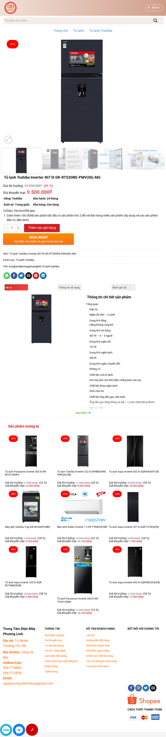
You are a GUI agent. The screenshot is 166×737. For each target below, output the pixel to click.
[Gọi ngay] (32, 730)
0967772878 (12, 673)
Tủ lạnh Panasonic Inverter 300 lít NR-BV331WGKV (25, 473)
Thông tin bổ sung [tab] (69, 287)
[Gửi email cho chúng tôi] (153, 688)
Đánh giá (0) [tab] (120, 287)
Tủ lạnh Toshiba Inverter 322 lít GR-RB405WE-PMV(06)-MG (81, 473)
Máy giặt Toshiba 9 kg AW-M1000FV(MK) (27, 527)
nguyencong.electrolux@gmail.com (28, 683)
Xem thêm (81, 412)
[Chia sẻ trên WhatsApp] (6, 275)
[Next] (154, 91)
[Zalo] (6, 730)
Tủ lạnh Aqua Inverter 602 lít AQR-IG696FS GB (134, 471)
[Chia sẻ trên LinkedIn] (43, 275)
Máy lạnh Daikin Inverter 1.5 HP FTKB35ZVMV (82, 527)
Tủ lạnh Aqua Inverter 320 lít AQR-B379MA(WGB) (23, 584)
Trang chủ (61, 31)
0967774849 (12, 668)
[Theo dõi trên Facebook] (131, 688)
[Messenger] (19, 730)
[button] (154, 8)
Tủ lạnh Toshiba (100, 31)
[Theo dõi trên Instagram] (138, 688)
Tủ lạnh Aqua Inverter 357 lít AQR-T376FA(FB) (134, 527)
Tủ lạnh (78, 31)
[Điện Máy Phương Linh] (35, 8)
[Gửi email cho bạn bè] (28, 275)
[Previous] (11, 91)
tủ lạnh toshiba (51, 266)
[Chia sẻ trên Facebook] (14, 275)
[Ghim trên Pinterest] (36, 275)
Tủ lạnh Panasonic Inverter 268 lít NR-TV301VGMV (77, 600)
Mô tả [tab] (8, 287)
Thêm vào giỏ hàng (42, 228)
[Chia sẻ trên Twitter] (21, 275)
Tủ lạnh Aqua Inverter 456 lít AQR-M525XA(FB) (134, 582)
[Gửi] (155, 21)
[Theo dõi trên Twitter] (146, 688)
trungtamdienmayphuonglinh (25, 266)
